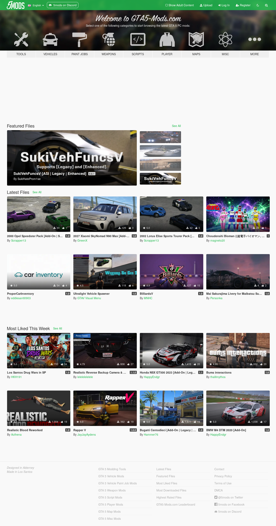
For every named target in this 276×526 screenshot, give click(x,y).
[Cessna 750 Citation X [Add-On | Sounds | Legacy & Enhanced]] (160, 165)
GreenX (82, 240)
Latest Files (163, 469)
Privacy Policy (223, 476)
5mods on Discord (229, 511)
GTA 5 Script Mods (110, 497)
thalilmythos (217, 377)
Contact (219, 469)
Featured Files (165, 476)
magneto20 (217, 240)
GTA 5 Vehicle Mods (111, 476)
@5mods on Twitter (230, 497)
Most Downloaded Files (171, 490)
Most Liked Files (166, 483)
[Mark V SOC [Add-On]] (160, 151)
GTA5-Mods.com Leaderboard (175, 504)
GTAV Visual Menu (89, 298)
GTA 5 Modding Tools (112, 469)
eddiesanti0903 (21, 298)
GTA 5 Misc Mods (109, 518)
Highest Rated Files (168, 497)
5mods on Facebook (230, 504)
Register (245, 5)
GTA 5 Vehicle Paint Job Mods (117, 483)
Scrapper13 (18, 240)
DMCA (218, 490)
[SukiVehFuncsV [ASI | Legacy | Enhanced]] (160, 179)
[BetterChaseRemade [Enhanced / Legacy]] (160, 137)
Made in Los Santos (19, 472)
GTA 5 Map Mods (109, 511)
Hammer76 (151, 434)
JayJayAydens (86, 434)
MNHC (148, 298)
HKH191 (16, 377)
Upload (207, 5)
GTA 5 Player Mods (110, 504)
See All (176, 126)
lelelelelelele (85, 377)
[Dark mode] (258, 5)
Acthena (16, 434)
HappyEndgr (152, 377)
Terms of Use (223, 483)
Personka (216, 298)
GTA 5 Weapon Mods (112, 490)
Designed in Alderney (20, 468)
